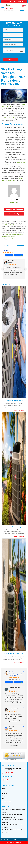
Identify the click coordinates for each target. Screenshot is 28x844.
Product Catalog (6, 801)
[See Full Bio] (17, 202)
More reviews (14, 745)
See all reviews (9, 255)
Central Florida (9, 234)
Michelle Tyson (13, 727)
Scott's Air (18, 87)
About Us (4, 791)
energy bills (16, 234)
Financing (4, 793)
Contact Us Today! (14, 214)
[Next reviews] (25, 269)
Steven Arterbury (12, 260)
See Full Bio (13, 202)
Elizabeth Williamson (14, 687)
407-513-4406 (8, 8)
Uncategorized (13, 239)
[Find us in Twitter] (21, 10)
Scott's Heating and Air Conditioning (15, 674)
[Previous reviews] (2, 269)
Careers (4, 788)
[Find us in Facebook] (23, 10)
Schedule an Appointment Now (14, 209)
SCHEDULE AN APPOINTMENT (14, 1)
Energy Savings (13, 238)
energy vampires (10, 236)
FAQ (3, 798)
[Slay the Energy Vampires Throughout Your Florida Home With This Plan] (14, 103)
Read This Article (19, 410)
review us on (18, 255)
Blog (3, 796)
